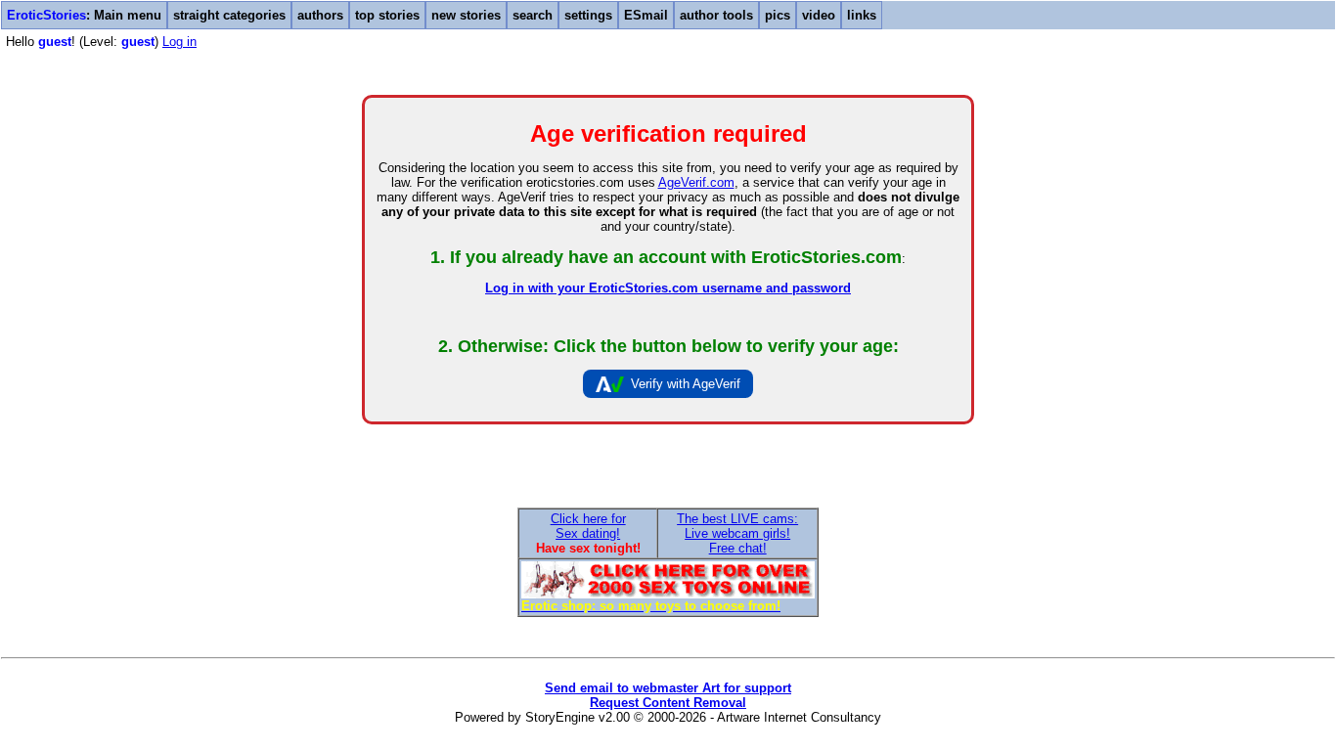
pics (777, 15)
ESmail (646, 15)
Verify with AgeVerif (685, 383)
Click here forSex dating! (588, 526)
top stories (387, 15)
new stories (466, 15)
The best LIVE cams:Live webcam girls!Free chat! (737, 533)
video (818, 15)
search (532, 15)
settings (588, 15)
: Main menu (84, 15)
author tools (716, 15)
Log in (179, 41)
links (861, 15)
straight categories (229, 15)
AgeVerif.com (696, 182)
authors (320, 15)
